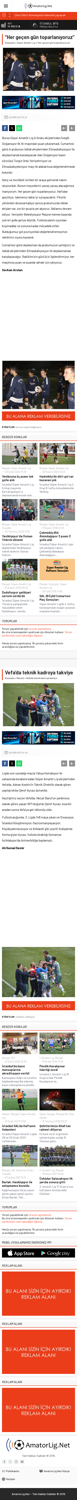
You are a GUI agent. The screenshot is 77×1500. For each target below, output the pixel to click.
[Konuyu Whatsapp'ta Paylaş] (19, 128)
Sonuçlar (54, 584)
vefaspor (30, 1016)
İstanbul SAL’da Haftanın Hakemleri (19, 1127)
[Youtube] (22, 1461)
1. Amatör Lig (46, 1058)
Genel (42, 1114)
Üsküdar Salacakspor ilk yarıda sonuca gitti (56, 1180)
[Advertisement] (38, 317)
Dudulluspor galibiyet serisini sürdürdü (16, 594)
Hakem (6, 1114)
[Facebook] (4, 1461)
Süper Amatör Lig (26, 42)
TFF (13, 1058)
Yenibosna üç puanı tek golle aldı (17, 478)
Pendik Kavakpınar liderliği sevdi (52, 1067)
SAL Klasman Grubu (22, 1170)
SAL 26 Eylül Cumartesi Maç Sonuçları (54, 597)
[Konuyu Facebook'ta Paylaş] (5, 128)
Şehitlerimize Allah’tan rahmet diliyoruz (55, 1127)
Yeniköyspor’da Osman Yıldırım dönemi (17, 538)
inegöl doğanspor (32, 427)
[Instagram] (16, 1461)
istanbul (20, 1016)
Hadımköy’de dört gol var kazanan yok (56, 478)
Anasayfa (10, 42)
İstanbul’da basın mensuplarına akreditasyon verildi (15, 1069)
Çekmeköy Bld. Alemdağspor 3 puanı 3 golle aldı (55, 536)
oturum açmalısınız (40, 628)
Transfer (6, 528)
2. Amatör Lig (46, 1170)
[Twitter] (10, 1461)
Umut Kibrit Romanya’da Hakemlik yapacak (40, 15)
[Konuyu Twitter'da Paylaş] (12, 128)
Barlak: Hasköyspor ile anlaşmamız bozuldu (17, 1183)
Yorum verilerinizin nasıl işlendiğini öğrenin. (37, 633)
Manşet (6, 468)
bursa (19, 427)
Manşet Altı (62, 1114)
